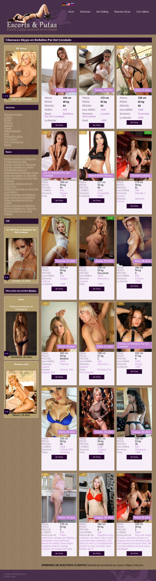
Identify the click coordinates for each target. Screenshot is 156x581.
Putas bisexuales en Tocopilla (20, 175)
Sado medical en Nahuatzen (19, 197)
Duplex (8, 128)
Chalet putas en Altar (15, 161)
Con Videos (10, 139)
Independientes (12, 131)
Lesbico (8, 117)
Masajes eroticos (13, 114)
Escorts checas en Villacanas (20, 159)
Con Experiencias (13, 142)
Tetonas (8, 122)
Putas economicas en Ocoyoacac (21, 308)
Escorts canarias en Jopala (18, 167)
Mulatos (8, 125)
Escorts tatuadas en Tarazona (20, 208)
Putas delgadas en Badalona (19, 194)
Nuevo (7, 144)
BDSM (7, 120)
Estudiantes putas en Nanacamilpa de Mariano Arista (21, 171)
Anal (6, 133)
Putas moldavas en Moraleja (19, 205)
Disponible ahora (13, 136)
